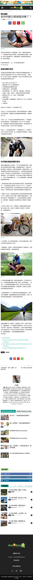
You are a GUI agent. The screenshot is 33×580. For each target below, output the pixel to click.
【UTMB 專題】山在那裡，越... (17, 513)
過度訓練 (7, 352)
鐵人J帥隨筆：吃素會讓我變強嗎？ (20, 423)
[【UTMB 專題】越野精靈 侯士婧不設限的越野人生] (4, 523)
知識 (2, 426)
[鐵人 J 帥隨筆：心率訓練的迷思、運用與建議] (5, 447)
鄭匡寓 (13, 491)
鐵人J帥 (5, 13)
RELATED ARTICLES (8, 411)
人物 (9, 491)
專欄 (2, 13)
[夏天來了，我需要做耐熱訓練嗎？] (5, 417)
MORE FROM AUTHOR (24, 411)
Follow (29, 477)
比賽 (2, 442)
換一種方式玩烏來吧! (26, 367)
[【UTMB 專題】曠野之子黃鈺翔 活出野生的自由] (4, 492)
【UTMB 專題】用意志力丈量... (17, 498)
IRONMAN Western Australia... (19, 430)
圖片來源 (2, 48)
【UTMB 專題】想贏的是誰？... (17, 505)
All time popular (28, 485)
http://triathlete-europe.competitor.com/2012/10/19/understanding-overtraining (15, 340)
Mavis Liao (14, 499)
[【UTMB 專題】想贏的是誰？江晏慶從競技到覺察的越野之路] (4, 508)
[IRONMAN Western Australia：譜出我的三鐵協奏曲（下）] (5, 432)
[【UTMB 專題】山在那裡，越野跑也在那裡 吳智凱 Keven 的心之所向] (4, 515)
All (15, 485)
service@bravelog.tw (19, 557)
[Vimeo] (20, 571)
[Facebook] (12, 571)
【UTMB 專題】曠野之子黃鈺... (17, 490)
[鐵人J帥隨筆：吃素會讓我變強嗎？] (5, 425)
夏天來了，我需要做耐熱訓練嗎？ (20, 415)
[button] (31, 8)
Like (30, 473)
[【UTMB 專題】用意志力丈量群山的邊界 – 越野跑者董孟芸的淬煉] (4, 500)
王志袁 (3, 19)
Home (2, 11)
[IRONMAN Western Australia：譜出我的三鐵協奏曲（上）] (5, 440)
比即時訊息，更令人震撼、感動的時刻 (8, 368)
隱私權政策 (16, 560)
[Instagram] (16, 571)
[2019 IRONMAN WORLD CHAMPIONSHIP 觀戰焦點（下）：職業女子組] (5, 455)
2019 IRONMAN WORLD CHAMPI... (20, 453)
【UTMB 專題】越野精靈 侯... (17, 521)
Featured (20, 485)
